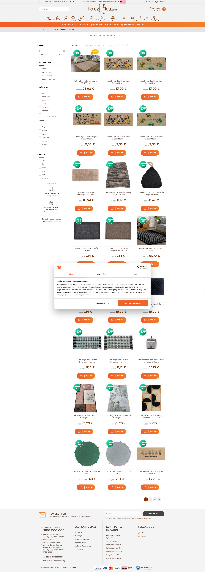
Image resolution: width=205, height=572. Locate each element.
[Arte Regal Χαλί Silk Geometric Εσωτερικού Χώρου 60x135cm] (118, 398)
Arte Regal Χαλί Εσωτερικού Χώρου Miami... (118, 82)
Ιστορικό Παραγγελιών (113, 558)
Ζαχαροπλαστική (91, 20)
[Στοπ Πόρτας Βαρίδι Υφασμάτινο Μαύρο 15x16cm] (151, 175)
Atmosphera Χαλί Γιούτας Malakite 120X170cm (151, 417)
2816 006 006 (69, 2)
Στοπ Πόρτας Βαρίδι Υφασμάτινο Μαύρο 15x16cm (151, 194)
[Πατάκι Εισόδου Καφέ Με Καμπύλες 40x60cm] (118, 230)
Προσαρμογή (101, 303)
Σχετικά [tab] (134, 274)
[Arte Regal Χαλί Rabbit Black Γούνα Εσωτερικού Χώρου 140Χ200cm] (151, 230)
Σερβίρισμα (73, 20)
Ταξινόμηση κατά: (76, 45)
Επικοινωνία (79, 549)
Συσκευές (124, 20)
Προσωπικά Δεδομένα (82, 539)
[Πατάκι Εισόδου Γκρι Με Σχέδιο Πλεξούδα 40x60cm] (87, 230)
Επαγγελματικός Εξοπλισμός (115, 555)
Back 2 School (57, 20)
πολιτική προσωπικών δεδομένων (141, 518)
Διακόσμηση (132, 20)
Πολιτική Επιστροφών (113, 544)
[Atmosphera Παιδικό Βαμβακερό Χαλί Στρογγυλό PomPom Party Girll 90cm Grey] (118, 453)
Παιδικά (146, 20)
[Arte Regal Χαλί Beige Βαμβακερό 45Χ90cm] (85, 175)
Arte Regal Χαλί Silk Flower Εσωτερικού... (85, 417)
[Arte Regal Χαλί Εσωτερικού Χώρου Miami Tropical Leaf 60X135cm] (151, 63)
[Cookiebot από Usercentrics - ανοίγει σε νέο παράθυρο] (139, 267)
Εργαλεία (81, 20)
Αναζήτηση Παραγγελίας (83, 546)
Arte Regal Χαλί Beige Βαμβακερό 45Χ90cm (85, 194)
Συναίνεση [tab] (70, 274)
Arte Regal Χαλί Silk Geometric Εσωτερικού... (118, 417)
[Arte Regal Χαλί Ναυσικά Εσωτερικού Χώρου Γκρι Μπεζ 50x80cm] (87, 342)
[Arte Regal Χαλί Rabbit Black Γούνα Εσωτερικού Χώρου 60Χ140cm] (151, 286)
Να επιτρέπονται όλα (133, 303)
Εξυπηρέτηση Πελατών (114, 551)
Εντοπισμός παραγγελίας (54, 561)
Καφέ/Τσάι (101, 20)
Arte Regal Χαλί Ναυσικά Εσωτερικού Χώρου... (87, 361)
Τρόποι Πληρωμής (112, 541)
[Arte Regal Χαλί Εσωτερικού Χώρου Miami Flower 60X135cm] (118, 63)
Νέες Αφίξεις (155, 20)
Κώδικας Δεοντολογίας (113, 548)
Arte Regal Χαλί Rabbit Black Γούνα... (151, 249)
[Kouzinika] (102, 9)
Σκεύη (66, 20)
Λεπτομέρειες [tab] (102, 274)
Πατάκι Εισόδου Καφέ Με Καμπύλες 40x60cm (118, 249)
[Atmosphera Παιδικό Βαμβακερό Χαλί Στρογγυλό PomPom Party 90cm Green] (87, 453)
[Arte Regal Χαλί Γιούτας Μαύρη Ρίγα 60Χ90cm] (118, 175)
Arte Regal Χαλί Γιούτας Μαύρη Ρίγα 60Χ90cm (118, 194)
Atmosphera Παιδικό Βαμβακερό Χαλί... (87, 472)
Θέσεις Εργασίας (80, 542)
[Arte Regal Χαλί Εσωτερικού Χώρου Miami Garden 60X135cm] (151, 453)
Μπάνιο (140, 20)
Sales (48, 20)
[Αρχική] (39, 29)
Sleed (74, 567)
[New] (94, 52)
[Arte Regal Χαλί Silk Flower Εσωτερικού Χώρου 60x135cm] (85, 398)
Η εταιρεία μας (79, 532)
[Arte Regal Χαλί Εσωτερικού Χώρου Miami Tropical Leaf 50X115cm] (151, 119)
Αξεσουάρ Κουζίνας (113, 20)
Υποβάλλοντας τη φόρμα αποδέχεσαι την (129, 518)
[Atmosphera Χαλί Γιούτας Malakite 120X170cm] (151, 398)
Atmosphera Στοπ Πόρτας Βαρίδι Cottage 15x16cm (151, 361)
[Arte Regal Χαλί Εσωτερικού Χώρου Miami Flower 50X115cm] (118, 119)
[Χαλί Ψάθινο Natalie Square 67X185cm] (85, 63)
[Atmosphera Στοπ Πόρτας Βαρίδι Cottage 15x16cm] (151, 342)
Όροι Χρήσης (79, 535)
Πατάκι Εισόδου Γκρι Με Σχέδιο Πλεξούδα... (87, 249)
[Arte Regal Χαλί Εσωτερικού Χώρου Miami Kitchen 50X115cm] (87, 119)
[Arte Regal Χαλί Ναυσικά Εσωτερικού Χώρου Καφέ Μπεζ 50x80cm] (118, 342)
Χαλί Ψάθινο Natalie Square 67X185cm (85, 82)
